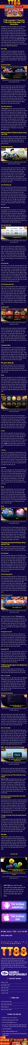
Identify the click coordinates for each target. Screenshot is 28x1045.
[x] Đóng (2, 1037)
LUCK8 (3, 939)
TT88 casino (4, 836)
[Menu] (2, 2)
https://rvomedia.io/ (12, 45)
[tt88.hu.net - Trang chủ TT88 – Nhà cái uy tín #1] (14, 2)
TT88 (2, 26)
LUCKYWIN (13, 939)
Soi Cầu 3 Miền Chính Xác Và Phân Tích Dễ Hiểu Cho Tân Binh (14, 873)
